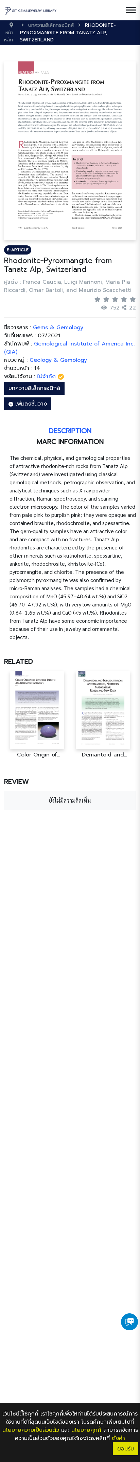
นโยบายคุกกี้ (86, 1430)
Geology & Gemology (58, 360)
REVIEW (16, 781)
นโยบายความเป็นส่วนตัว (30, 1430)
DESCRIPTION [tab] (70, 431)
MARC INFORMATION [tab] (70, 441)
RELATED (18, 661)
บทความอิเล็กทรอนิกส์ (34, 388)
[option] (37, 714)
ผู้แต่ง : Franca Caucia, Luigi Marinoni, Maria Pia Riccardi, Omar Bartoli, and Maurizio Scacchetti (68, 286)
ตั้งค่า (118, 1438)
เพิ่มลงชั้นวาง (30, 404)
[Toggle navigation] (131, 10)
